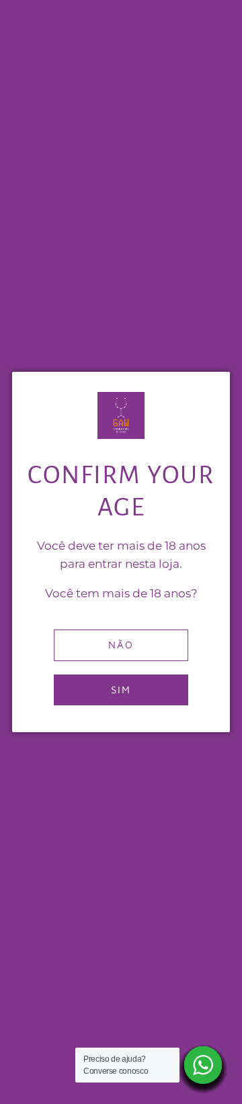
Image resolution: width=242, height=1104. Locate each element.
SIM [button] (121, 689)
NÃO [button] (121, 644)
